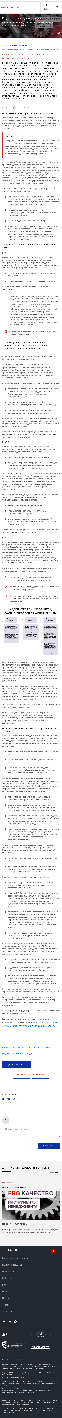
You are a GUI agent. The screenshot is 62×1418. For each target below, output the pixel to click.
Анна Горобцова (18, 45)
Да (21, 1082)
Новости (7, 1298)
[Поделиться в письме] (3, 1099)
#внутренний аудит (21, 58)
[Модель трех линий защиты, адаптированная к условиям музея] (31, 631)
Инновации (8, 1271)
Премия (6, 1291)
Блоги (5, 1285)
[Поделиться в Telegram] (12, 1099)
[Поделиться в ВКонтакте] (7, 1099)
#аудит (5, 58)
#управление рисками (38, 55)
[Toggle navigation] (36, 7)
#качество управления (13, 55)
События (7, 1278)
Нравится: (18, 1065)
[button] (56, 1175)
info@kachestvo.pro (17, 1377)
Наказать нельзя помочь (14, 1224)
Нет (40, 1082)
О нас (5, 1311)
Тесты (5, 1305)
